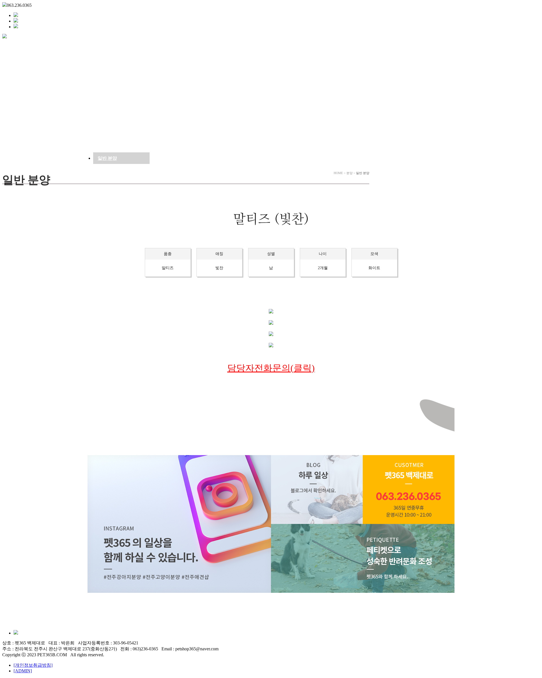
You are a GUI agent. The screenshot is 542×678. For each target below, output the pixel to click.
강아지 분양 (126, 46)
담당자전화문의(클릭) (271, 368)
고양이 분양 (176, 46)
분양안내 (78, 46)
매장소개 (34, 46)
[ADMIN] (23, 670)
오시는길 (224, 46)
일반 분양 (107, 158)
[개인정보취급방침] (33, 665)
